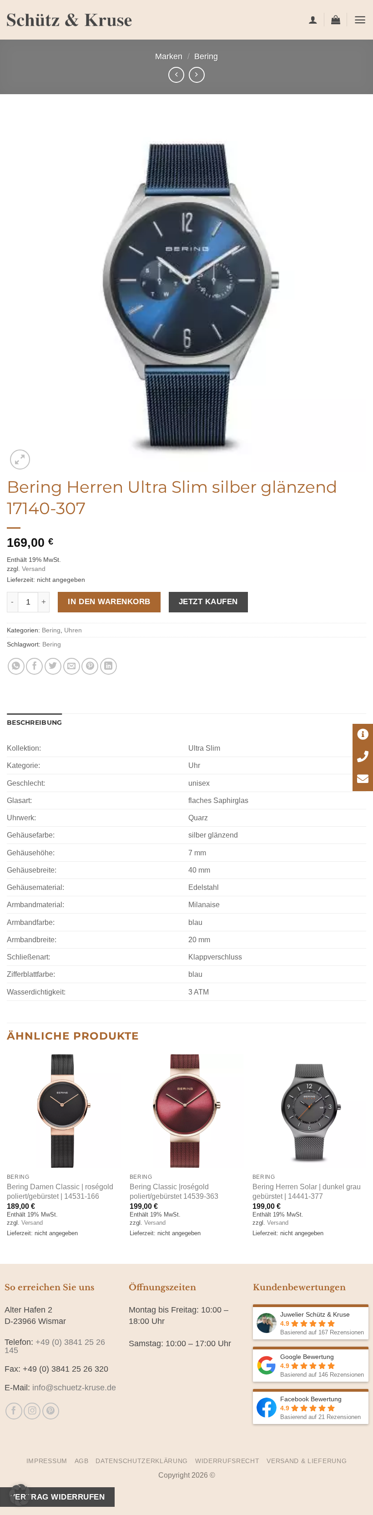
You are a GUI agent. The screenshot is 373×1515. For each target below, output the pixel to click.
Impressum (46, 1461)
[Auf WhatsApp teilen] (16, 666)
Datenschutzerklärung (142, 1461)
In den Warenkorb (109, 601)
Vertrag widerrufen (57, 1496)
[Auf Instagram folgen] (32, 1411)
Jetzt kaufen (208, 601)
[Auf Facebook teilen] (34, 666)
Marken (168, 56)
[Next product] (176, 75)
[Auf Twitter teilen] (53, 666)
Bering (206, 56)
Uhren (73, 630)
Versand (33, 568)
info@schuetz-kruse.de (74, 1387)
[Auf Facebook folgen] (13, 1411)
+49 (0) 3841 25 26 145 (55, 1346)
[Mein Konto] (313, 20)
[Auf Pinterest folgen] (50, 1411)
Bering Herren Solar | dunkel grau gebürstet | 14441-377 (306, 1191)
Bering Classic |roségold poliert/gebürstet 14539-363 (174, 1191)
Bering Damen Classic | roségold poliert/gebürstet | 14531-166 (60, 1191)
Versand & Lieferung (307, 1461)
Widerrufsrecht (227, 1461)
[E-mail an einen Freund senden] (71, 666)
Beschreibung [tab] (34, 722)
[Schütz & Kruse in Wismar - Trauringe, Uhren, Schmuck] (69, 20)
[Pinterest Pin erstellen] (89, 666)
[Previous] (7, 1158)
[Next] (366, 1158)
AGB (82, 1461)
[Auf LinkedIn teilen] (108, 666)
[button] (335, 20)
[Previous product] (197, 75)
